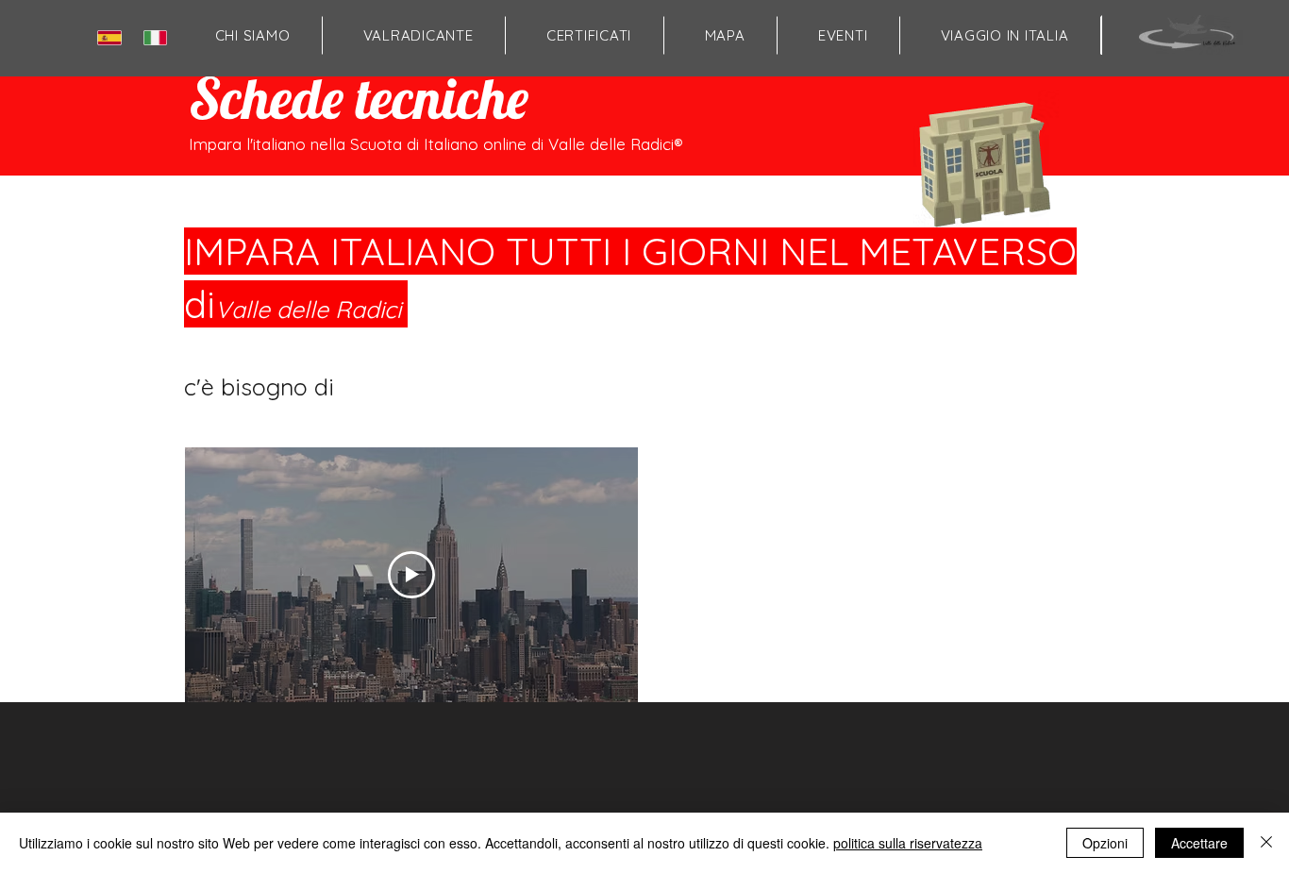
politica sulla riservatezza (907, 842)
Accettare (1199, 842)
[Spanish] (113, 37)
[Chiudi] (1266, 843)
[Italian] (159, 37)
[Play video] (411, 574)
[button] (725, 35)
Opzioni (1105, 842)
